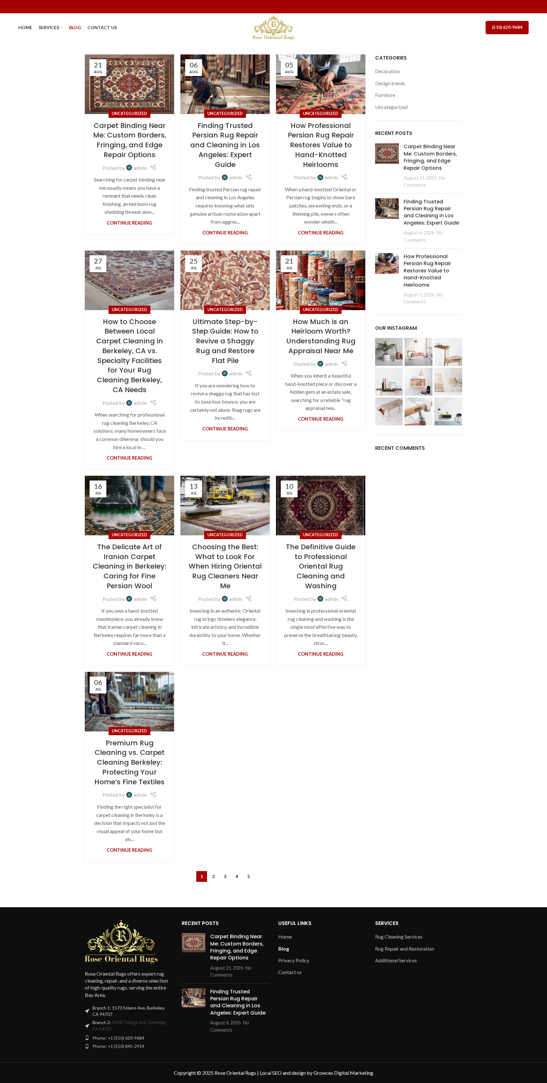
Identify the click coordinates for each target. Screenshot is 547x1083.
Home (285, 936)
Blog (283, 949)
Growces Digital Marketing (343, 1073)
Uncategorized (129, 113)
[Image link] (121, 941)
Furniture (385, 95)
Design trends (390, 83)
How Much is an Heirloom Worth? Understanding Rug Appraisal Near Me (320, 336)
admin (140, 168)
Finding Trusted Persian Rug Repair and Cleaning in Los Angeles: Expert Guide (225, 145)
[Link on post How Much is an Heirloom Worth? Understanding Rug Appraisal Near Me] (320, 280)
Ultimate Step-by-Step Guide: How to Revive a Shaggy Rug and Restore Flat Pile (225, 341)
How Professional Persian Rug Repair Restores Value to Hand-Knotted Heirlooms (321, 145)
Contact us (290, 972)
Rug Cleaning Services (399, 936)
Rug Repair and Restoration (404, 949)
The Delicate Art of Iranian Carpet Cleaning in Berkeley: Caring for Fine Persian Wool (129, 566)
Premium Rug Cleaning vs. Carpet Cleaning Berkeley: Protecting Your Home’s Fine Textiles (129, 762)
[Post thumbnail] (387, 165)
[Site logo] (274, 27)
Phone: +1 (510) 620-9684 (118, 1038)
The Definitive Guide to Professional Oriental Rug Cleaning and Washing (320, 566)
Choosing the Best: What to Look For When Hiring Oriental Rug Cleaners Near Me (225, 566)
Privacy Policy (293, 960)
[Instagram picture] (389, 352)
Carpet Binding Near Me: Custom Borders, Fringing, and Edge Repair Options (129, 140)
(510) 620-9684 (507, 27)
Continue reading (129, 223)
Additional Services (396, 960)
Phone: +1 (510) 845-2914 (118, 1046)
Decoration (387, 71)
